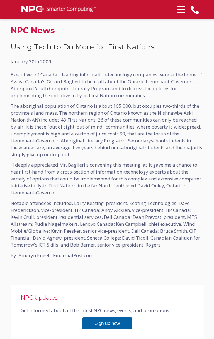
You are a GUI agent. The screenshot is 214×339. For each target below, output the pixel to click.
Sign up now (107, 323)
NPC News (33, 30)
